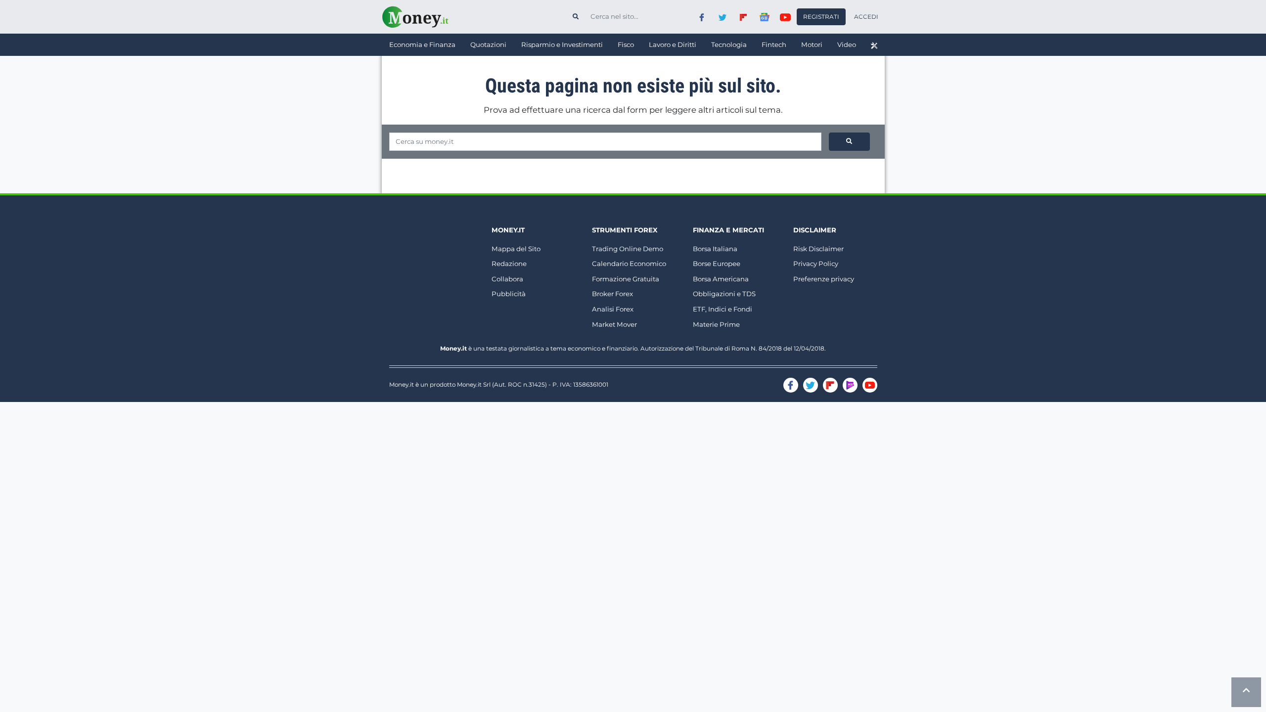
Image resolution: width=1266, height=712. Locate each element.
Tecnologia (729, 44)
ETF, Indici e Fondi (722, 309)
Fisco (626, 44)
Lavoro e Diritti (672, 44)
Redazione (509, 263)
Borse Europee (716, 263)
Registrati (821, 16)
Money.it (508, 230)
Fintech (774, 44)
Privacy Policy (815, 263)
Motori (811, 44)
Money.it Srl (474, 384)
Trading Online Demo (627, 249)
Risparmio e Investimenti (562, 44)
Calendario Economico (629, 263)
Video (846, 44)
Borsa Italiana (715, 249)
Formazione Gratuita (625, 279)
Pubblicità (509, 294)
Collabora (507, 279)
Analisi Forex (612, 309)
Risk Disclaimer (818, 249)
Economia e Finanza (422, 44)
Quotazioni (488, 44)
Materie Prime (716, 324)
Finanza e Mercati (728, 230)
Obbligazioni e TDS (724, 294)
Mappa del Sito (516, 249)
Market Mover (614, 324)
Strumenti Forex (624, 230)
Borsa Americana (721, 279)
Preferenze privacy (823, 279)
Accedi (866, 16)
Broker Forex (612, 294)
